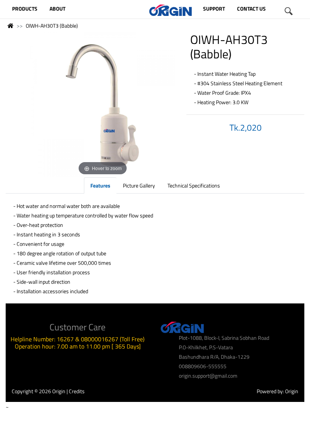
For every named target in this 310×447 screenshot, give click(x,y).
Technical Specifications (193, 185)
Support (214, 9)
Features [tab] (100, 185)
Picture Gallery (139, 185)
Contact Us (251, 9)
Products (24, 9)
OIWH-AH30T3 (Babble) (52, 26)
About (57, 9)
